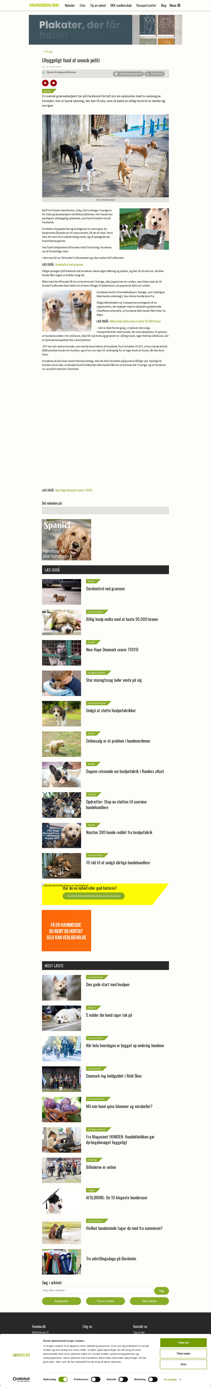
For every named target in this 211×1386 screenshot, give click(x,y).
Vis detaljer (170, 1379)
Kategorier (62, 1301)
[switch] (95, 1379)
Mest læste (149, 1301)
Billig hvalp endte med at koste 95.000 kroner (135, 321)
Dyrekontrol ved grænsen (69, 264)
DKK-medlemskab (121, 5)
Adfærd (91, 1007)
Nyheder (70, 5)
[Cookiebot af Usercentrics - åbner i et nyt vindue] (21, 1379)
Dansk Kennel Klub (97, 703)
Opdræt (92, 794)
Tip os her (139, 1332)
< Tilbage (47, 51)
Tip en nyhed (98, 5)
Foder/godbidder (96, 1098)
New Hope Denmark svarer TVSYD (73, 490)
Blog (163, 5)
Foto (82, 5)
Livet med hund (95, 611)
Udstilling (92, 1159)
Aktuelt (47, 91)
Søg (161, 1291)
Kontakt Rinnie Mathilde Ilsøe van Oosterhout (94, 896)
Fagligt (91, 1190)
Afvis (183, 1364)
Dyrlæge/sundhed (97, 672)
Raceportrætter (146, 5)
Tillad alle (183, 1342)
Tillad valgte (183, 1353)
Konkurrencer (94, 1068)
